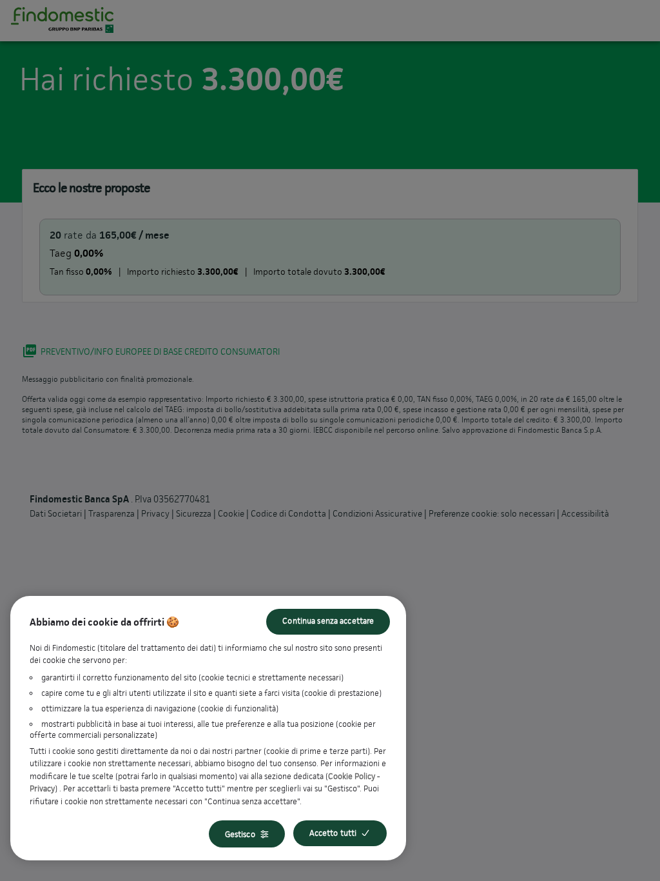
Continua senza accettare (328, 620)
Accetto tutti (333, 832)
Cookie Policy (351, 776)
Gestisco (240, 834)
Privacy (42, 788)
